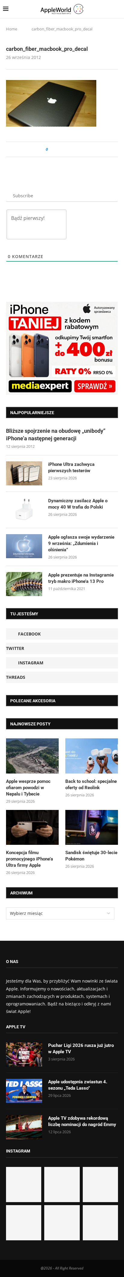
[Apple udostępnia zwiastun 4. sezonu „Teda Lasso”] (24, 1091)
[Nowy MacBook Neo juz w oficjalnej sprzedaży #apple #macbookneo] (100, 1184)
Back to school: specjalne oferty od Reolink (91, 784)
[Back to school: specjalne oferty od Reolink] (91, 756)
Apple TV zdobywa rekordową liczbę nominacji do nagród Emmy (82, 1121)
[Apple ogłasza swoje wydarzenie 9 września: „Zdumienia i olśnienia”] (24, 546)
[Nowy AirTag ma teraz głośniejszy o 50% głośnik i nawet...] (100, 1223)
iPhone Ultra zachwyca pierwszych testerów (71, 467)
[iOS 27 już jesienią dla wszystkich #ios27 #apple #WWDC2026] (62, 1184)
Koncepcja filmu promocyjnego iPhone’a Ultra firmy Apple (29, 859)
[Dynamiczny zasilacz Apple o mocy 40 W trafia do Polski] (24, 510)
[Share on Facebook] (58, 149)
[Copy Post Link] (66, 149)
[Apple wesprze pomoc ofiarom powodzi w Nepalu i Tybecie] (32, 756)
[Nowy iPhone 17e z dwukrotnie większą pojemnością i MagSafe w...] (62, 1223)
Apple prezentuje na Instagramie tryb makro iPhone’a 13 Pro (81, 578)
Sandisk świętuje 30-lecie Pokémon (91, 856)
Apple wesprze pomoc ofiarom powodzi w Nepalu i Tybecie (28, 788)
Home (11, 29)
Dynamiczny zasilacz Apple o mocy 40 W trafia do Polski (77, 504)
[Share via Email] (74, 149)
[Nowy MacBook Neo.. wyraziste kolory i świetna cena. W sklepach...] (24, 1223)
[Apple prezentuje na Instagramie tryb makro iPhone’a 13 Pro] (24, 584)
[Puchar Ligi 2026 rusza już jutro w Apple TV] (24, 1054)
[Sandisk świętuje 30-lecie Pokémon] (91, 827)
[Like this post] (51, 149)
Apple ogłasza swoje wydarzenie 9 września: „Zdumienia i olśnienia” (81, 543)
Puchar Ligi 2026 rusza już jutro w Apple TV (81, 1048)
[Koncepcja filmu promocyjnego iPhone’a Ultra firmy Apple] (32, 827)
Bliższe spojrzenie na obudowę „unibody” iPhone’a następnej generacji (55, 435)
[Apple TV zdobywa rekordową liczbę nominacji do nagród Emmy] (24, 1127)
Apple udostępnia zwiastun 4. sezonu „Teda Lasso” (77, 1085)
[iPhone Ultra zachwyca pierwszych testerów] (24, 473)
